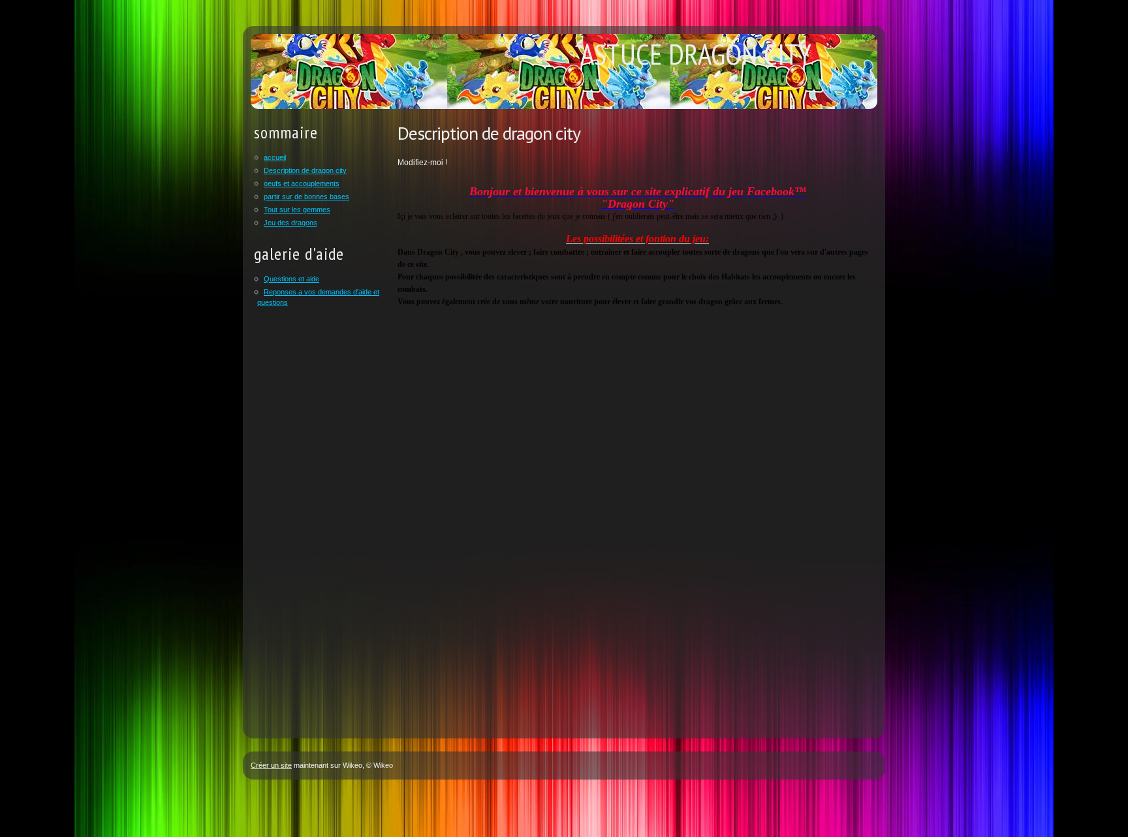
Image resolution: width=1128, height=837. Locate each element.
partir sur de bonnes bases (306, 196)
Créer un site (271, 765)
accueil (275, 157)
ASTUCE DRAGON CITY (695, 53)
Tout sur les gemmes (297, 209)
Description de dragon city (305, 170)
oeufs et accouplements (301, 183)
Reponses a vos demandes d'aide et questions (318, 297)
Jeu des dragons (290, 223)
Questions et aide (291, 279)
